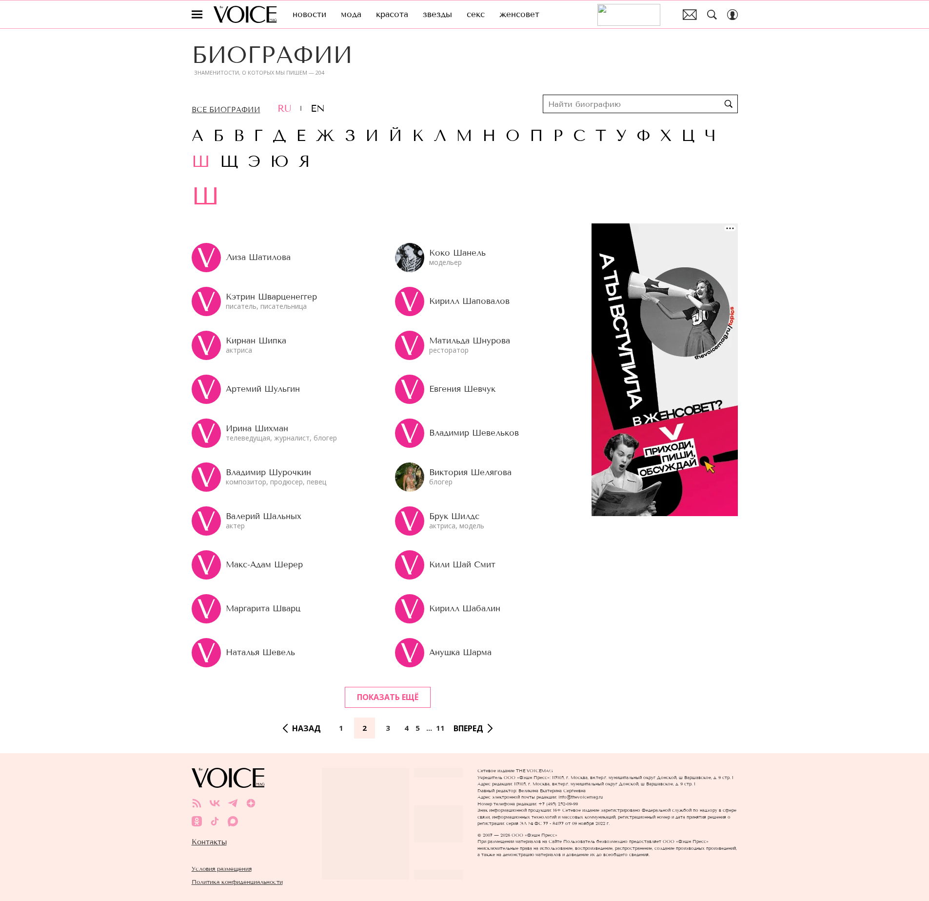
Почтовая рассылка (690, 14)
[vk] (215, 803)
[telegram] (233, 803)
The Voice (245, 14)
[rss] (197, 803)
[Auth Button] (732, 14)
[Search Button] (712, 14)
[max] (233, 821)
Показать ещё (387, 697)
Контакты (209, 842)
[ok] (197, 821)
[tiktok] (215, 821)
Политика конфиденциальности (237, 881)
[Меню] (197, 14)
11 (440, 728)
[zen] (251, 803)
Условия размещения (222, 868)
